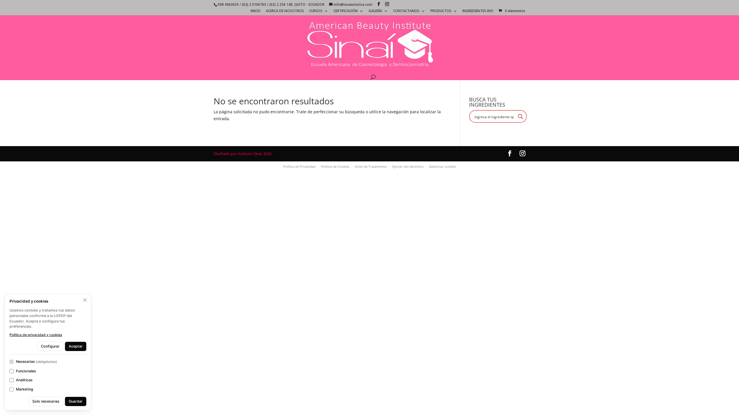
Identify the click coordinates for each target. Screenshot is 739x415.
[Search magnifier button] (520, 116)
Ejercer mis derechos (407, 166)
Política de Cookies (335, 166)
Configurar (50, 346)
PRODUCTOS (440, 11)
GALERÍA (375, 11)
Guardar (76, 401)
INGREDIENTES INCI (477, 11)
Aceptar (76, 346)
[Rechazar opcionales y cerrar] (85, 300)
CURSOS (315, 11)
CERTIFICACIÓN (345, 11)
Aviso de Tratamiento (371, 166)
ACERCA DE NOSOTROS (285, 11)
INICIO (256, 11)
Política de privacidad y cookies (36, 335)
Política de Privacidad (299, 166)
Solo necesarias (45, 401)
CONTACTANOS (406, 11)
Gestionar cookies (442, 166)
